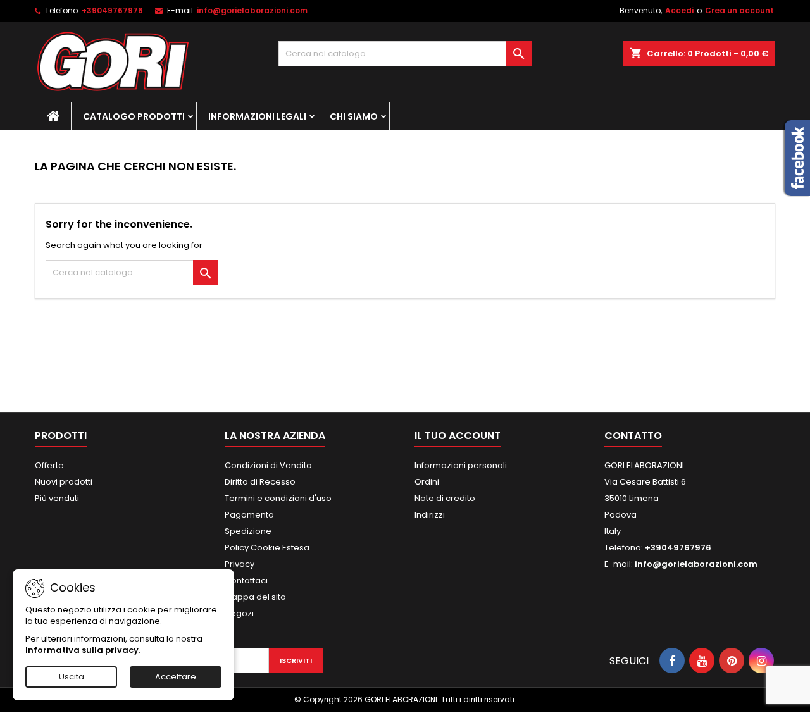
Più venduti (57, 498)
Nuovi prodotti (63, 482)
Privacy (239, 564)
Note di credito (444, 498)
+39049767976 (112, 10)
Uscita (71, 677)
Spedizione (248, 531)
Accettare (175, 677)
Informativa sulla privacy (82, 650)
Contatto (633, 435)
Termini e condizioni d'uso (278, 498)
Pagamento (249, 515)
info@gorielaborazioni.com (252, 10)
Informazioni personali (460, 465)
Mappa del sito (255, 597)
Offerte (49, 465)
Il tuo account (457, 435)
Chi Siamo (354, 116)
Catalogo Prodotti (134, 116)
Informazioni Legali (257, 116)
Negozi (239, 613)
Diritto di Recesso (260, 482)
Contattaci (246, 580)
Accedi (679, 10)
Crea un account (739, 10)
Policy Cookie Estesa (267, 548)
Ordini (426, 482)
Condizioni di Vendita (268, 465)
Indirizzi (429, 515)
